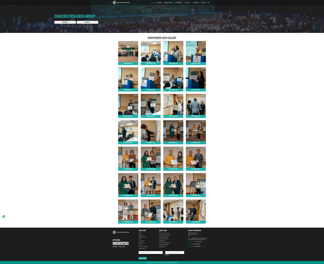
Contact (203, 2)
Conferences (65, 22)
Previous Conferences (164, 233)
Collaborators (162, 241)
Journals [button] (187, 2)
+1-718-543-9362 (198, 241)
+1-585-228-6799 (196, 244)
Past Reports (162, 246)
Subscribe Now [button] (142, 258)
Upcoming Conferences (164, 235)
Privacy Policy (142, 248)
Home (152, 2)
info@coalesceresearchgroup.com (199, 238)
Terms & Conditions (143, 246)
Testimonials (142, 241)
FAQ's (140, 239)
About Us (159, 2)
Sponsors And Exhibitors (165, 242)
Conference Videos (163, 239)
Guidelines (196, 2)
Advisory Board (168, 2)
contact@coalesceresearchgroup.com (197, 239)
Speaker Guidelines (163, 244)
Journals (87, 22)
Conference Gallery (163, 237)
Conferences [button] (178, 2)
